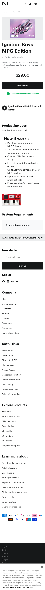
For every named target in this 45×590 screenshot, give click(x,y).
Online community (11, 380)
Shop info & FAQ (10, 360)
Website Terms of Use (11, 587)
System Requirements (18, 225)
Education (7, 328)
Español (5, 563)
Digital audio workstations (14, 492)
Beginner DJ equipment (13, 482)
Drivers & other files (11, 394)
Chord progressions (11, 507)
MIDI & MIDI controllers (12, 487)
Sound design (8, 497)
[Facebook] (3, 281)
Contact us (7, 309)
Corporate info (9, 304)
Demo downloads (10, 389)
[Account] (30, 3)
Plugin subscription (11, 446)
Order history (8, 355)
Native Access (8, 370)
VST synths (7, 431)
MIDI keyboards (9, 421)
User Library (7, 384)
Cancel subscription (11, 375)
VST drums (7, 441)
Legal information (10, 333)
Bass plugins (8, 426)
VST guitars (7, 436)
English (4, 547)
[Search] (25, 3)
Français (5, 560)
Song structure (9, 502)
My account (7, 350)
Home (4, 12)
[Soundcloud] (16, 281)
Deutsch (5, 553)
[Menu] (42, 3)
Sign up (22, 266)
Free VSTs (6, 412)
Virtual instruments (11, 416)
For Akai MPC (15, 12)
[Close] (42, 567)
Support (6, 314)
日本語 (4, 550)
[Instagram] (7, 281)
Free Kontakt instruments (14, 463)
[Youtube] (12, 281)
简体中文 (5, 556)
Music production (10, 478)
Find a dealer (8, 365)
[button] (22, 108)
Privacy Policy (28, 587)
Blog (4, 299)
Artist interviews (9, 468)
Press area (7, 323)
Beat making (8, 473)
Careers (5, 318)
